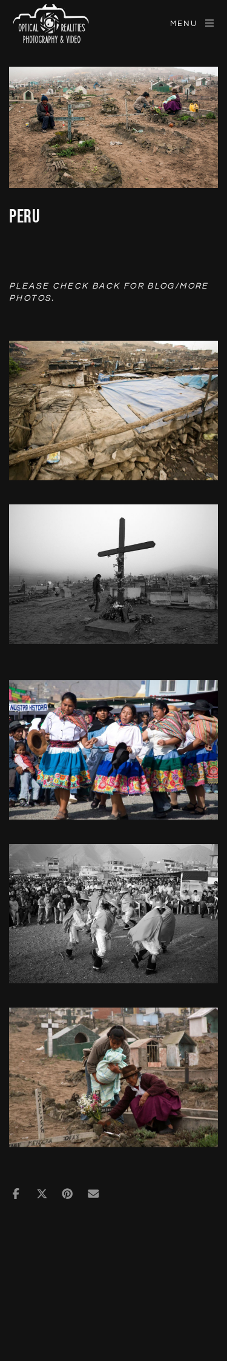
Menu (183, 23)
